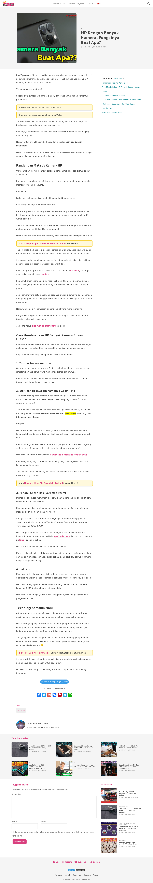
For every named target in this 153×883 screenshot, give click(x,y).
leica (21, 540)
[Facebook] (39, 694)
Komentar (17, 794)
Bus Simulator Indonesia (127, 823)
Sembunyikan (118, 79)
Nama (15, 821)
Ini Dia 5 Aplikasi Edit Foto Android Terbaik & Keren (129, 747)
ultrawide (74, 270)
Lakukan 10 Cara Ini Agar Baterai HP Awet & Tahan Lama (83, 748)
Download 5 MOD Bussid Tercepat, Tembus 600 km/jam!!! (128, 828)
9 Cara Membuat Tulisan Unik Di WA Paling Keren (128, 843)
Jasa (121, 790)
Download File (123, 824)
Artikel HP (93, 29)
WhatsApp (78, 763)
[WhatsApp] (70, 694)
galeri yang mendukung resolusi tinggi (68, 455)
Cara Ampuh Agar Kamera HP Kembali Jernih (43, 243)
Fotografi (86, 29)
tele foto (45, 274)
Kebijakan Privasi (91, 875)
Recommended (106, 784)
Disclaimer (77, 875)
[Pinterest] (59, 694)
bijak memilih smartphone (44, 326)
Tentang (58, 875)
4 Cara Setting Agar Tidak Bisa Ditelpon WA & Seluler (84, 766)
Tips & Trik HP (35, 744)
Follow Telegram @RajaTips (55, 682)
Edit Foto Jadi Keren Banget (33, 652)
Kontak (67, 875)
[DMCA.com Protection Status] (76, 870)
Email (44, 821)
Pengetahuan (41, 763)
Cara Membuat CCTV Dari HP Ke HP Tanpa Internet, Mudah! (40, 748)
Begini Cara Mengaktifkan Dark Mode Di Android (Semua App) (129, 767)
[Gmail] (49, 694)
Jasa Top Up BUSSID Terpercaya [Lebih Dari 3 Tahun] (128, 793)
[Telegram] (65, 694)
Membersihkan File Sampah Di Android (43, 483)
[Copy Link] (54, 694)
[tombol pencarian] (149, 3)
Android (21, 710)
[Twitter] (44, 694)
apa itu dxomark (62, 536)
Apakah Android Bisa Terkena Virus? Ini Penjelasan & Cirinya (37, 767)
